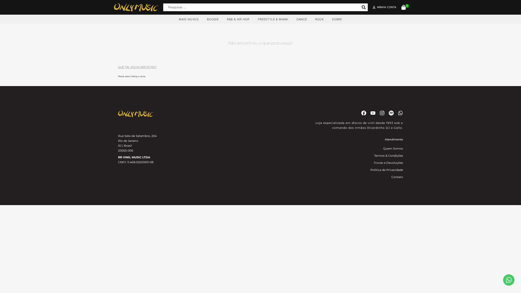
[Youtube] (372, 113)
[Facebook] (363, 113)
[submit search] (364, 7)
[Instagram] (382, 113)
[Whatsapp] (400, 113)
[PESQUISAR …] (260, 7)
